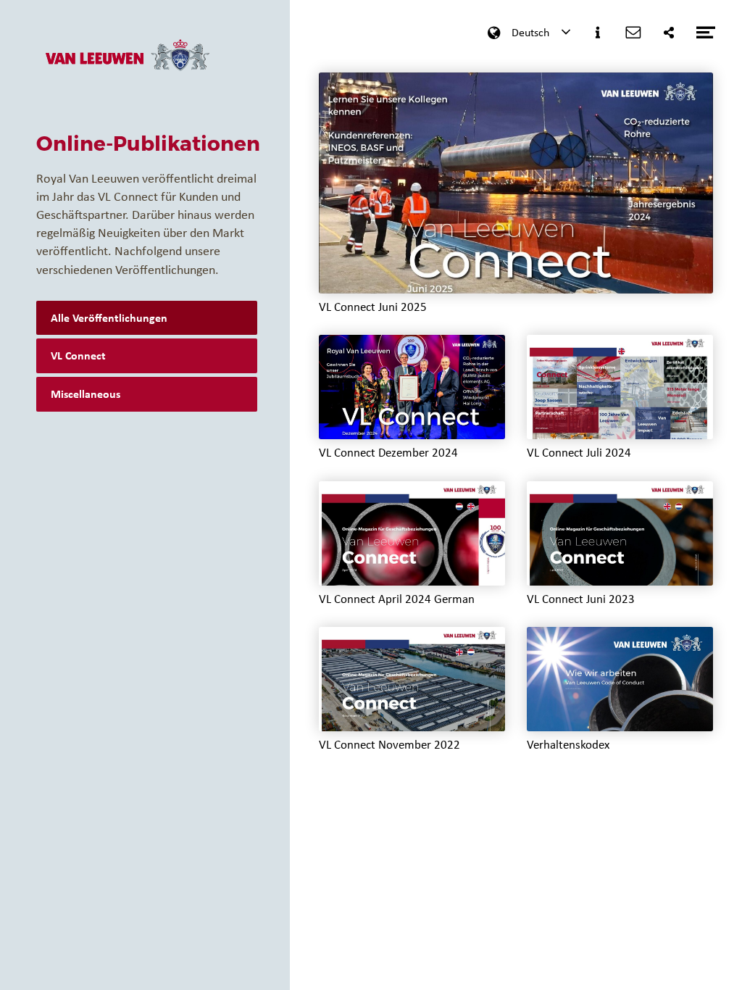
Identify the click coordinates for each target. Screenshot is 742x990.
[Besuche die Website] (126, 65)
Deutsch (530, 32)
